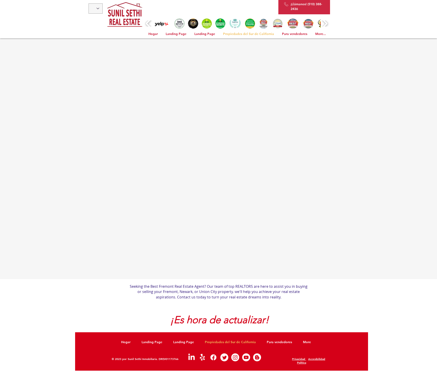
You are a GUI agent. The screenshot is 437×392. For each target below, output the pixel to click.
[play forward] (325, 23)
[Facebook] (213, 357)
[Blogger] (257, 357)
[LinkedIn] (192, 357)
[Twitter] (224, 357)
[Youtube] (246, 357)
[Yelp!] (202, 357)
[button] (161, 23)
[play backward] (148, 23)
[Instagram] (235, 357)
